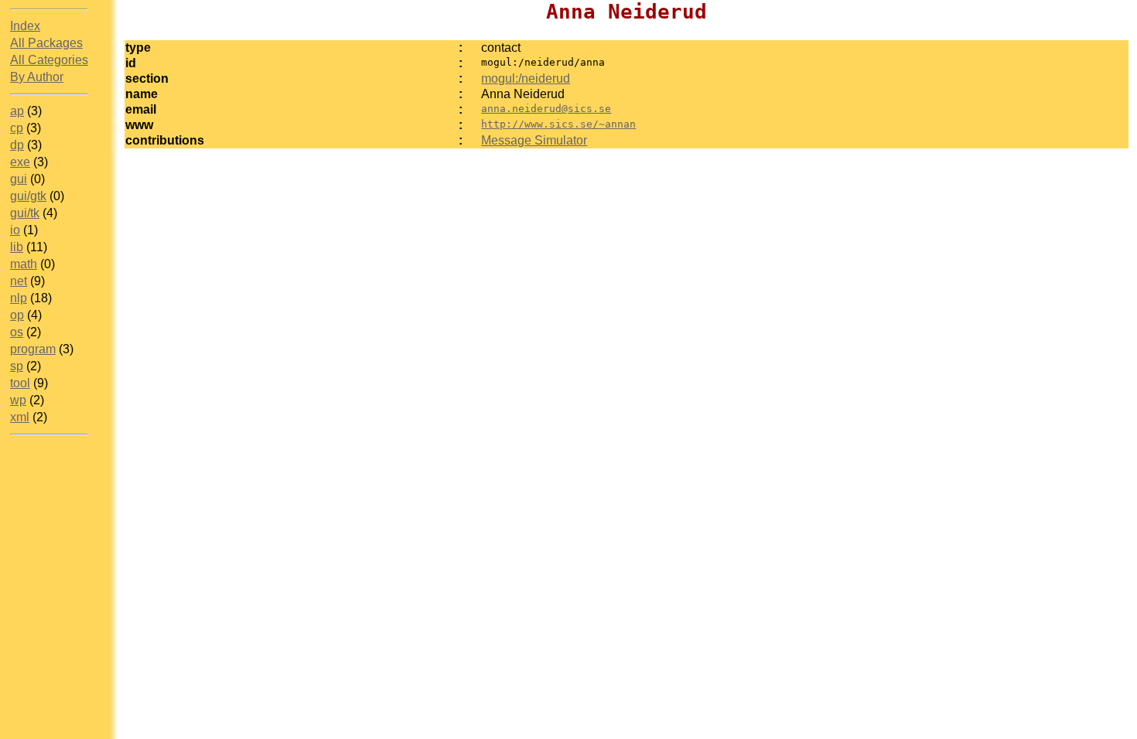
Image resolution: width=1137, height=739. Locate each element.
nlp (18, 298)
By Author (36, 76)
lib (16, 247)
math (23, 264)
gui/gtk (28, 196)
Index (25, 25)
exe (20, 162)
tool (20, 383)
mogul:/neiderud (525, 78)
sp (16, 366)
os (16, 332)
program (33, 349)
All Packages (46, 42)
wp (18, 400)
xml (19, 417)
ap (17, 110)
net (18, 281)
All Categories (49, 59)
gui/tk (24, 213)
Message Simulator (534, 140)
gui (18, 179)
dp (17, 145)
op (17, 315)
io (15, 230)
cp (16, 128)
